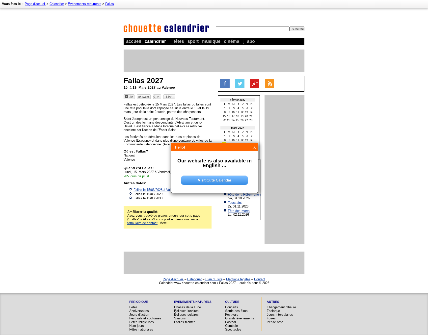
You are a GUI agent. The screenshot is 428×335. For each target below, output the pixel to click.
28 (250, 120)
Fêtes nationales (141, 329)
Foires (271, 318)
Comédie (231, 326)
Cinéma (231, 41)
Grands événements (239, 318)
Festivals (231, 314)
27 (246, 120)
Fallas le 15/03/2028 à (156, 190)
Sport (193, 41)
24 (233, 120)
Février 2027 (237, 99)
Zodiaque (273, 311)
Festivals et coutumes (145, 318)
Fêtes (179, 41)
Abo (251, 41)
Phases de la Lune (187, 307)
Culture (232, 302)
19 (242, 116)
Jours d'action (139, 314)
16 (228, 116)
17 (233, 116)
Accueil (133, 41)
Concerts (231, 307)
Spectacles (233, 329)
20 (246, 116)
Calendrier (155, 41)
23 (228, 120)
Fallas (109, 4)
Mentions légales (238, 279)
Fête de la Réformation (244, 194)
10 (233, 112)
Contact (259, 279)
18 (237, 116)
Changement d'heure (281, 307)
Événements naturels (193, 302)
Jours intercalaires (280, 314)
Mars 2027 (237, 127)
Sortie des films (236, 311)
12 (242, 112)
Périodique (138, 302)
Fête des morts (239, 211)
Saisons (180, 318)
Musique (211, 41)
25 (237, 120)
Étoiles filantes (184, 322)
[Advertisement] (214, 61)
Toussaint (235, 203)
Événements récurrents (84, 4)
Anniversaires (139, 311)
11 (237, 112)
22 (224, 120)
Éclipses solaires (186, 314)
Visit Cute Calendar (214, 180)
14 (250, 112)
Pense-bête (275, 322)
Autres (273, 302)
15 (224, 116)
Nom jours (136, 326)
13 (246, 112)
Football (231, 322)
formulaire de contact (142, 223)
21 (250, 116)
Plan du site (213, 279)
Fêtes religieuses (141, 322)
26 (242, 120)
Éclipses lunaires (186, 311)
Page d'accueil (35, 4)
